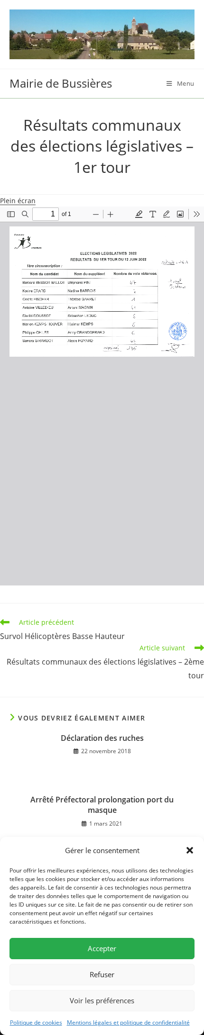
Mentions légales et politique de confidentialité (128, 1022)
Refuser (102, 974)
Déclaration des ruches (102, 738)
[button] (190, 850)
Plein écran (18, 200)
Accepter (102, 948)
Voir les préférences (102, 1000)
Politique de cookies (36, 1022)
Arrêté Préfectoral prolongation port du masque (102, 804)
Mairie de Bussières (60, 83)
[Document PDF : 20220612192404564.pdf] (102, 396)
